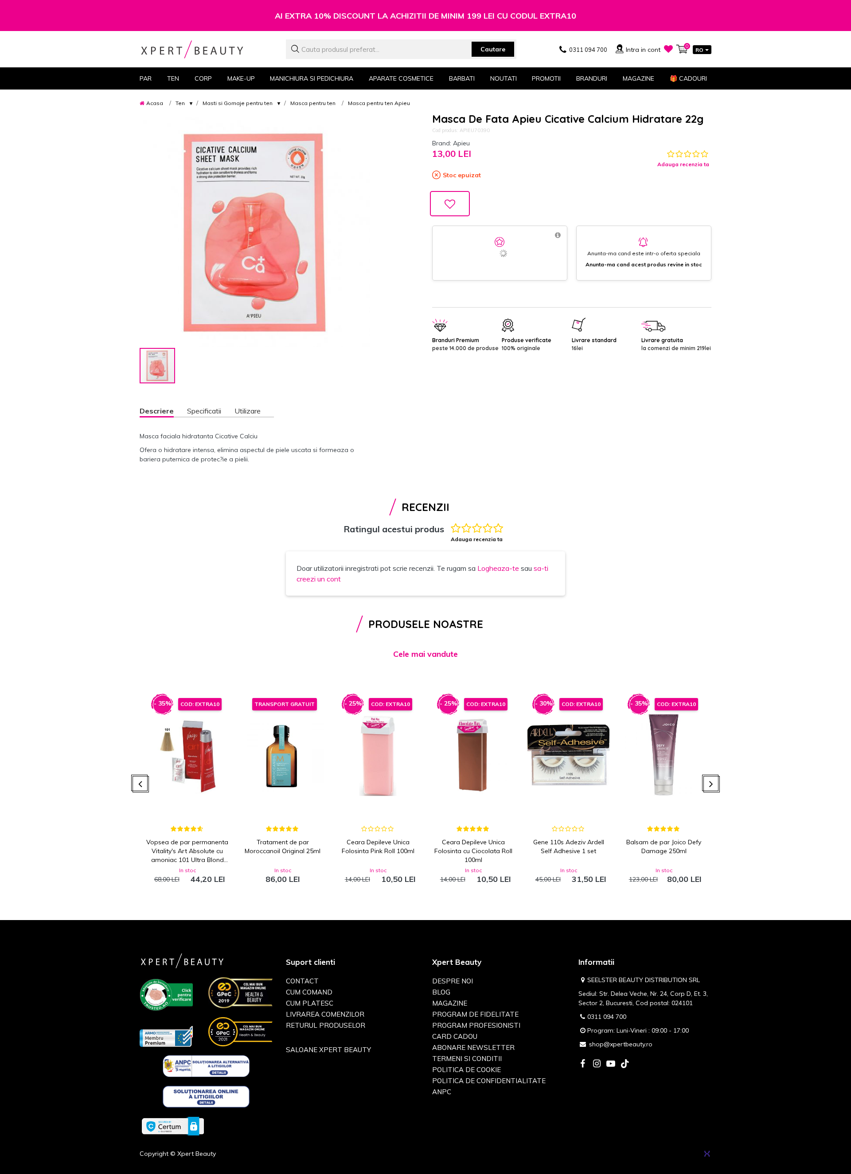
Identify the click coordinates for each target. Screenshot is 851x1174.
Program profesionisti (476, 1025)
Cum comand (309, 992)
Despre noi (452, 981)
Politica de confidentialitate (489, 1080)
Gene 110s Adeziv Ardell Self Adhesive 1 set (568, 846)
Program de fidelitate (475, 1014)
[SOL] (206, 1098)
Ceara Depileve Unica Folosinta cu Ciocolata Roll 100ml (473, 851)
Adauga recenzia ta (683, 164)
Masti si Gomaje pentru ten (238, 103)
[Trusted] (166, 996)
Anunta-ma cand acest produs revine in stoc (644, 264)
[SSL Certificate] (173, 1126)
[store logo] (206, 49)
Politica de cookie (466, 1069)
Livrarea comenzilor (325, 1014)
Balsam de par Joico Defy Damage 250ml (663, 846)
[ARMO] (166, 1036)
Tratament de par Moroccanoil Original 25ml (282, 846)
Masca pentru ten (313, 103)
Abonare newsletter (473, 1047)
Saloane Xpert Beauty (328, 1049)
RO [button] (699, 50)
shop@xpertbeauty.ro (620, 1044)
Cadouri (688, 78)
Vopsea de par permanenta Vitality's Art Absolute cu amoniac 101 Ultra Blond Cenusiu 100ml (187, 851)
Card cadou (454, 1036)
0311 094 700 (606, 1017)
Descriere (157, 410)
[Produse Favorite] (668, 49)
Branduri (591, 78)
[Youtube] (611, 1064)
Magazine (638, 78)
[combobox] (401, 49)
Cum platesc (309, 1003)
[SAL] (206, 1068)
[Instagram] (596, 1064)
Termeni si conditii (467, 1058)
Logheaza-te (498, 568)
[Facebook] (582, 1064)
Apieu (461, 143)
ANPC (441, 1092)
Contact (302, 981)
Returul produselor (325, 1025)
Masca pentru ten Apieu (379, 103)
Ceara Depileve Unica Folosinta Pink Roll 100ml (378, 846)
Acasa (154, 103)
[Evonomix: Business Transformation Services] (707, 1154)
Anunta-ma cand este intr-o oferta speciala (643, 253)
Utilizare (247, 410)
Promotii (546, 78)
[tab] (163, 411)
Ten (180, 103)
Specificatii (204, 410)
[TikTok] (625, 1064)
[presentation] (141, 784)
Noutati (503, 78)
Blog (441, 992)
